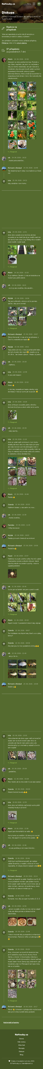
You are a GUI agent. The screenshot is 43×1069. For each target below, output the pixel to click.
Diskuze (21, 1051)
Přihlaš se (5, 43)
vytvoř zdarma (22, 43)
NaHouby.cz (8, 4)
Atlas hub (21, 1045)
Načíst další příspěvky (11, 1023)
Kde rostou (21, 1042)
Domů (21, 1039)
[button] (34, 4)
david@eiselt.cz (27, 1063)
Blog (21, 1055)
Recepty (21, 1048)
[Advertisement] (21, 208)
